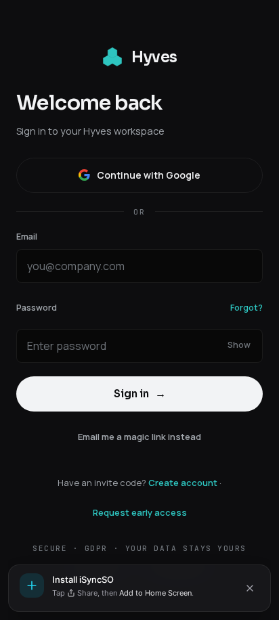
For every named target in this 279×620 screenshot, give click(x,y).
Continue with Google (148, 175)
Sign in (140, 393)
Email (26, 236)
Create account (182, 483)
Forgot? (246, 307)
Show (239, 345)
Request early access (140, 512)
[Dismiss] (250, 588)
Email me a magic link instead (139, 436)
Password (36, 307)
